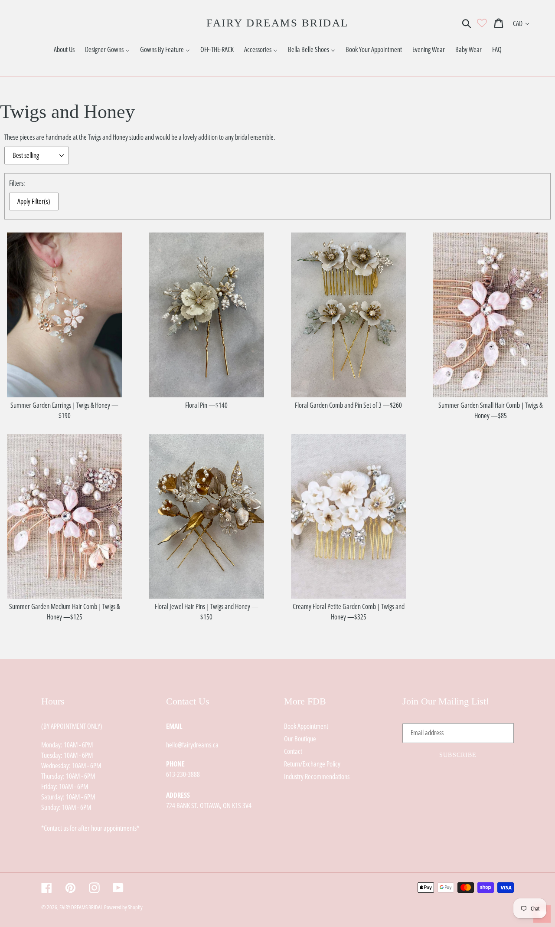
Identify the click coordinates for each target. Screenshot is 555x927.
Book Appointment (306, 726)
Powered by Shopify (123, 907)
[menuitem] (64, 49)
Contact (293, 751)
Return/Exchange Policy (312, 764)
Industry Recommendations (316, 776)
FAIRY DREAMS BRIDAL (277, 23)
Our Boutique (300, 739)
